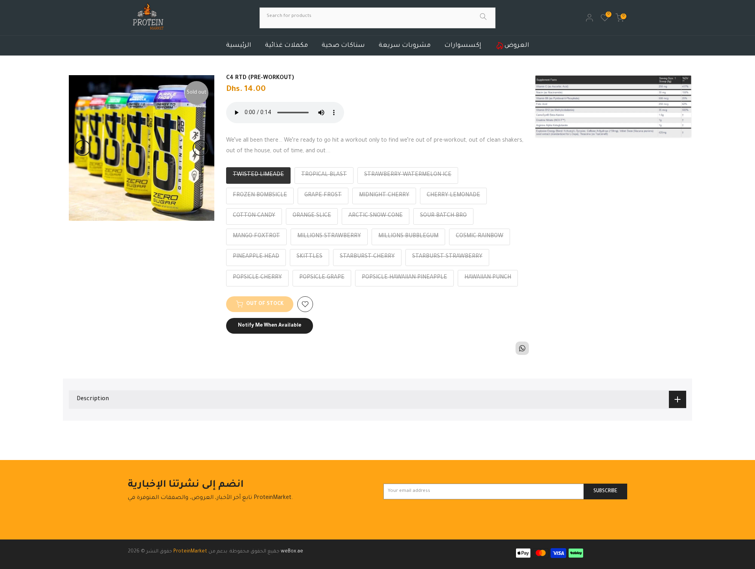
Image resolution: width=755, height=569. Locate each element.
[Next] (200, 148)
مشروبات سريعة (405, 45)
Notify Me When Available (269, 326)
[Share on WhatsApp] (522, 348)
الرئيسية (238, 45)
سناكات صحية (343, 45)
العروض (517, 45)
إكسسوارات (462, 45)
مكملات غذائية (286, 45)
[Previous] (82, 148)
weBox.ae (292, 551)
